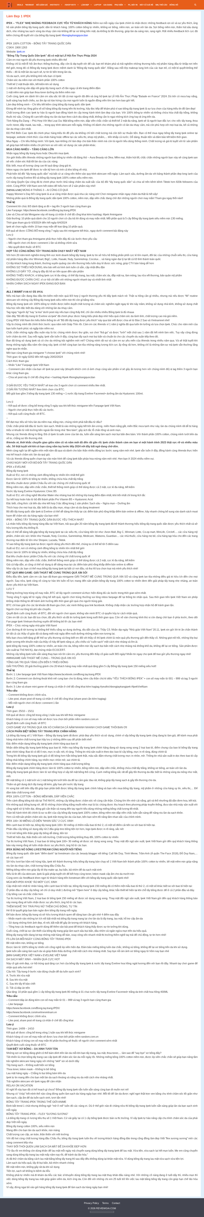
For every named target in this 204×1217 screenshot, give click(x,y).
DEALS (20, 5)
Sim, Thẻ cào (161, 5)
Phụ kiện (119, 5)
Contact (116, 1203)
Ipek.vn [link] (21, 51)
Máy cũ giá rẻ (146, 5)
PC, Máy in (133, 5)
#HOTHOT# (54, 5)
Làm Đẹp (85, 5)
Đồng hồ (174, 5)
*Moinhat (29, 5)
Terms (105, 1203)
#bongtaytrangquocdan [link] (74, 35)
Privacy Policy (91, 1203)
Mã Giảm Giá (42, 5)
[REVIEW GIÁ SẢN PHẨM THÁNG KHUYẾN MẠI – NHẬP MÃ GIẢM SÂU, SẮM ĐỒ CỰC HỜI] (10, 5)
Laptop (97, 5)
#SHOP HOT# (70, 5)
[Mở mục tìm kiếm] (195, 5)
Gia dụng (107, 5)
